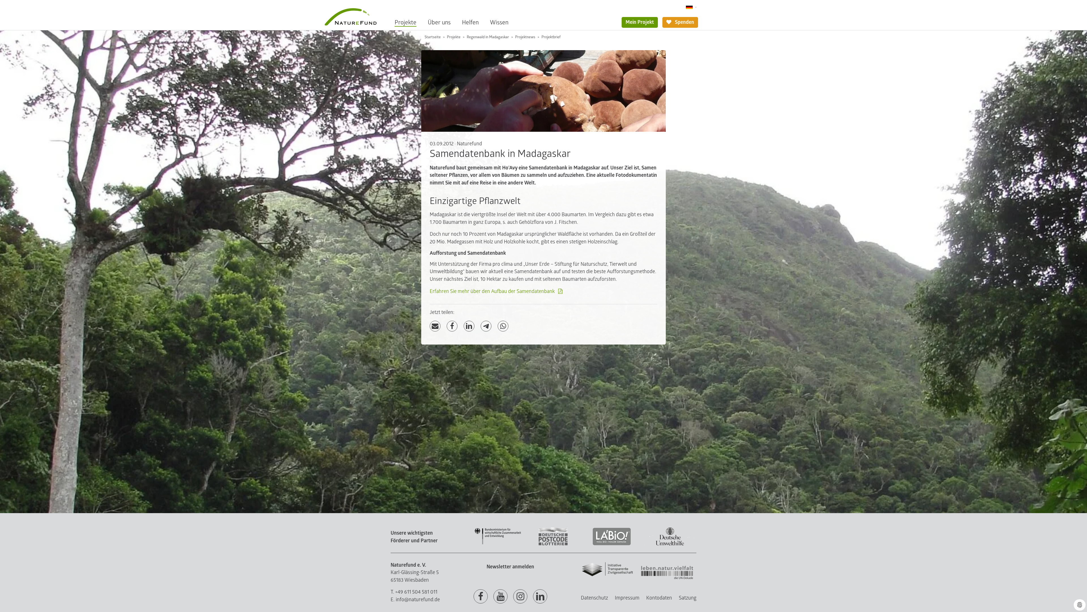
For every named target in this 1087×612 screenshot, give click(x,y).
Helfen (470, 22)
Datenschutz (594, 598)
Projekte (405, 22)
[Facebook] (452, 326)
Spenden (684, 22)
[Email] (435, 326)
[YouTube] (500, 596)
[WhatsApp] (503, 326)
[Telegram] (486, 326)
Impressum (627, 598)
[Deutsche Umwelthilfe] (670, 544)
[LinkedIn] (469, 326)
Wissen (499, 22)
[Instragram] (520, 596)
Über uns (439, 22)
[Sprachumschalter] (691, 7)
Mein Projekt (640, 22)
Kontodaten (659, 598)
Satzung (687, 598)
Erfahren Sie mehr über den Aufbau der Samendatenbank (492, 291)
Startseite (433, 37)
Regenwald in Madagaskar (488, 37)
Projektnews (525, 37)
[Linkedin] (540, 596)
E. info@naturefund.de (415, 600)
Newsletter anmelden (510, 567)
